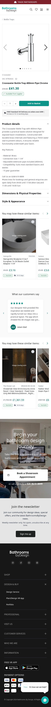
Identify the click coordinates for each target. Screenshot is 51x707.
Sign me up (25, 534)
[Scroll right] (47, 213)
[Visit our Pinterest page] (37, 563)
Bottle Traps (9, 19)
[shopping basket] (42, 9)
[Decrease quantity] (4, 103)
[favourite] (37, 9)
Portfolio (10, 604)
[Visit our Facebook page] (21, 563)
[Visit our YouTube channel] (29, 563)
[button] (46, 47)
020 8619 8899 (34, 483)
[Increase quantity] (15, 103)
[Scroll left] (43, 213)
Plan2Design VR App (15, 598)
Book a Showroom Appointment (27, 475)
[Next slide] (47, 312)
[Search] (31, 9)
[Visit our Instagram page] (13, 563)
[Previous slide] (3, 312)
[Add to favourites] (16, 79)
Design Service (12, 592)
